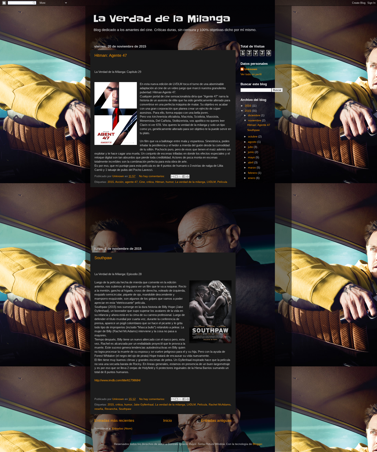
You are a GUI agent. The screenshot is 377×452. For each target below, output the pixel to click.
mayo (252, 157)
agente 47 (131, 181)
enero (252, 178)
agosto (252, 141)
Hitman (159, 181)
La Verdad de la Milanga (162, 18)
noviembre (255, 120)
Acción (119, 181)
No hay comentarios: (152, 176)
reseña (98, 408)
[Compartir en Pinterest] (187, 176)
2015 (111, 181)
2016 (248, 105)
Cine (142, 181)
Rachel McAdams (220, 404)
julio (251, 146)
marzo (252, 167)
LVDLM (211, 181)
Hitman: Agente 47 (110, 55)
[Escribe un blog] (176, 176)
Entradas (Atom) (122, 428)
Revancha (111, 408)
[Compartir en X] (180, 176)
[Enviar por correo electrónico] (173, 176)
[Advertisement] (163, 217)
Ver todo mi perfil (251, 74)
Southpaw (103, 258)
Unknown (250, 69)
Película (222, 181)
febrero (253, 172)
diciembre (254, 115)
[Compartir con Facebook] (184, 176)
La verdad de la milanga (190, 181)
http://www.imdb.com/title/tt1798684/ (117, 380)
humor (170, 181)
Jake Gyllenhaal (144, 404)
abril (251, 162)
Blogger (257, 444)
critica (150, 181)
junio (251, 152)
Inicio (167, 420)
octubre (253, 136)
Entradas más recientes (114, 420)
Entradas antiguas (216, 420)
